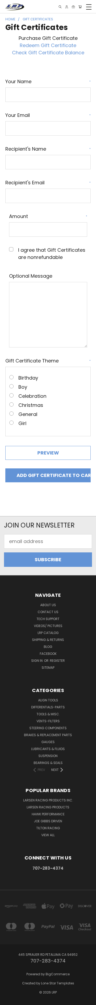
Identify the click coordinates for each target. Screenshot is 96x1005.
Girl (22, 423)
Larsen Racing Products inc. (48, 800)
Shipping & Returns (48, 639)
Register (57, 660)
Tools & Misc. (48, 714)
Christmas (30, 405)
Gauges (48, 742)
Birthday (28, 378)
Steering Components (48, 728)
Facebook (48, 653)
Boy (22, 387)
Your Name (48, 81)
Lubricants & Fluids (48, 749)
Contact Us (48, 612)
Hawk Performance (48, 814)
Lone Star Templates (57, 983)
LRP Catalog (48, 632)
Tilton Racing (48, 828)
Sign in (37, 660)
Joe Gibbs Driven (48, 821)
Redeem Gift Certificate (48, 45)
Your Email (48, 115)
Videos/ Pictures (48, 626)
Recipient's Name (48, 149)
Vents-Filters (48, 721)
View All (48, 835)
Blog (48, 646)
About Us (48, 605)
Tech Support (48, 619)
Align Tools (48, 700)
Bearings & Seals (48, 763)
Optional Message (30, 276)
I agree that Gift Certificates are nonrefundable (51, 254)
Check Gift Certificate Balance (48, 52)
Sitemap (48, 667)
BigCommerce (58, 974)
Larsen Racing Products (48, 807)
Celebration (32, 396)
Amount (48, 216)
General (27, 414)
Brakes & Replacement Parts (48, 735)
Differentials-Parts (48, 707)
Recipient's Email (48, 182)
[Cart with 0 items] (80, 7)
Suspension (48, 756)
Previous (9, 999)
